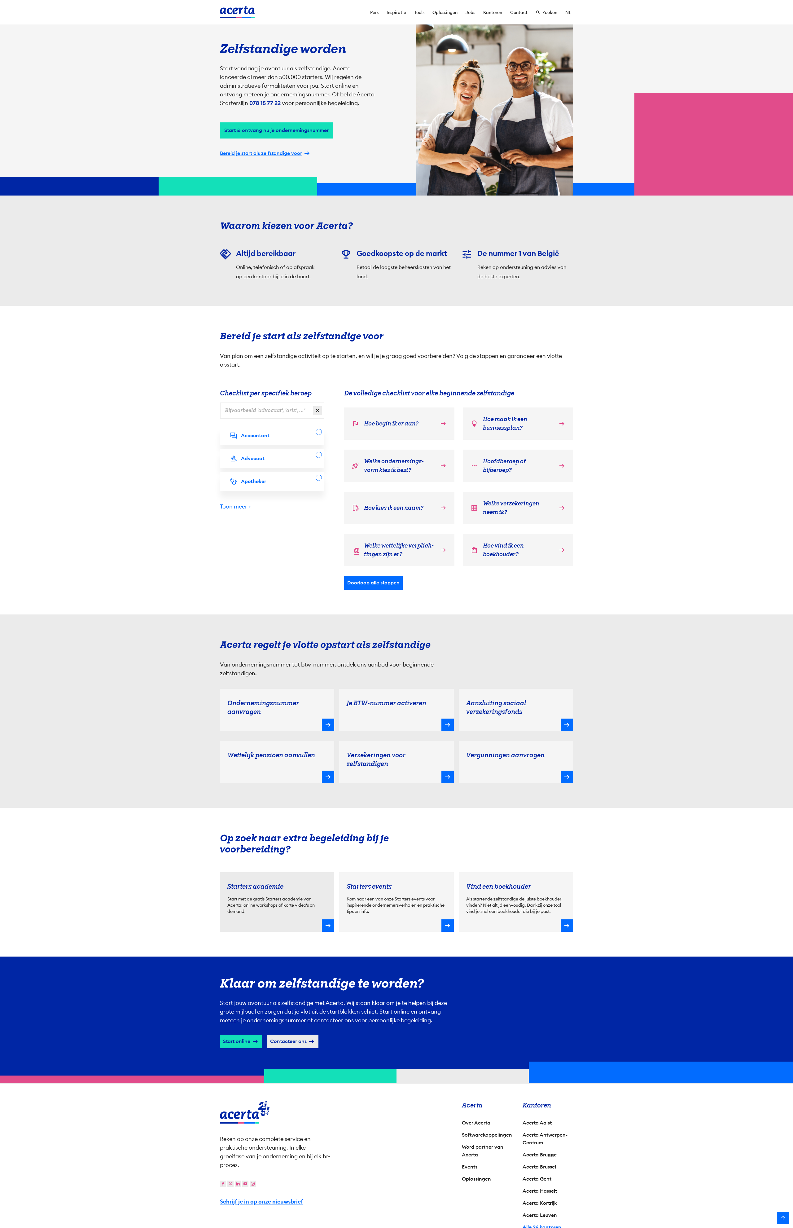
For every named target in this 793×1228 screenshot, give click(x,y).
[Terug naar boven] (783, 1218)
